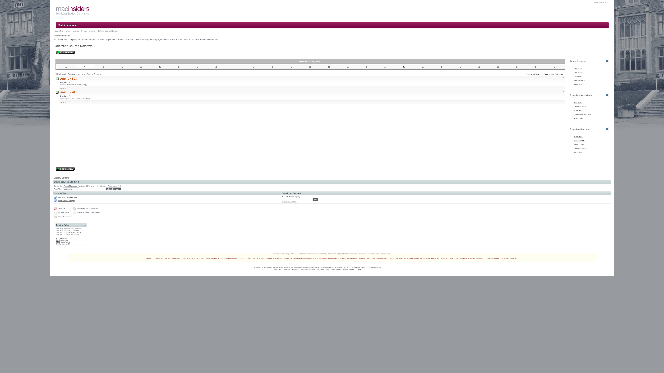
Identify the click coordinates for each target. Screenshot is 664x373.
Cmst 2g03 (578, 68)
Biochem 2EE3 (579, 140)
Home (67, 31)
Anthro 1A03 (579, 144)
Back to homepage (67, 25)
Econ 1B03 (578, 110)
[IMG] (58, 242)
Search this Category (553, 74)
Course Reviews (88, 31)
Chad (379, 267)
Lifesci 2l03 (578, 76)
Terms (359, 269)
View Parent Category (66, 201)
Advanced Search (289, 202)
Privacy (352, 269)
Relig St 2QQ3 (579, 80)
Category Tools (533, 74)
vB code (59, 238)
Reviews (75, 31)
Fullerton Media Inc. (361, 267)
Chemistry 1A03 (580, 106)
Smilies (59, 240)
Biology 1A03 (579, 118)
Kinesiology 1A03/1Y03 (583, 114)
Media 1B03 (578, 152)
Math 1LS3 (578, 102)
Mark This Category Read (68, 197)
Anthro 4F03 (579, 84)
